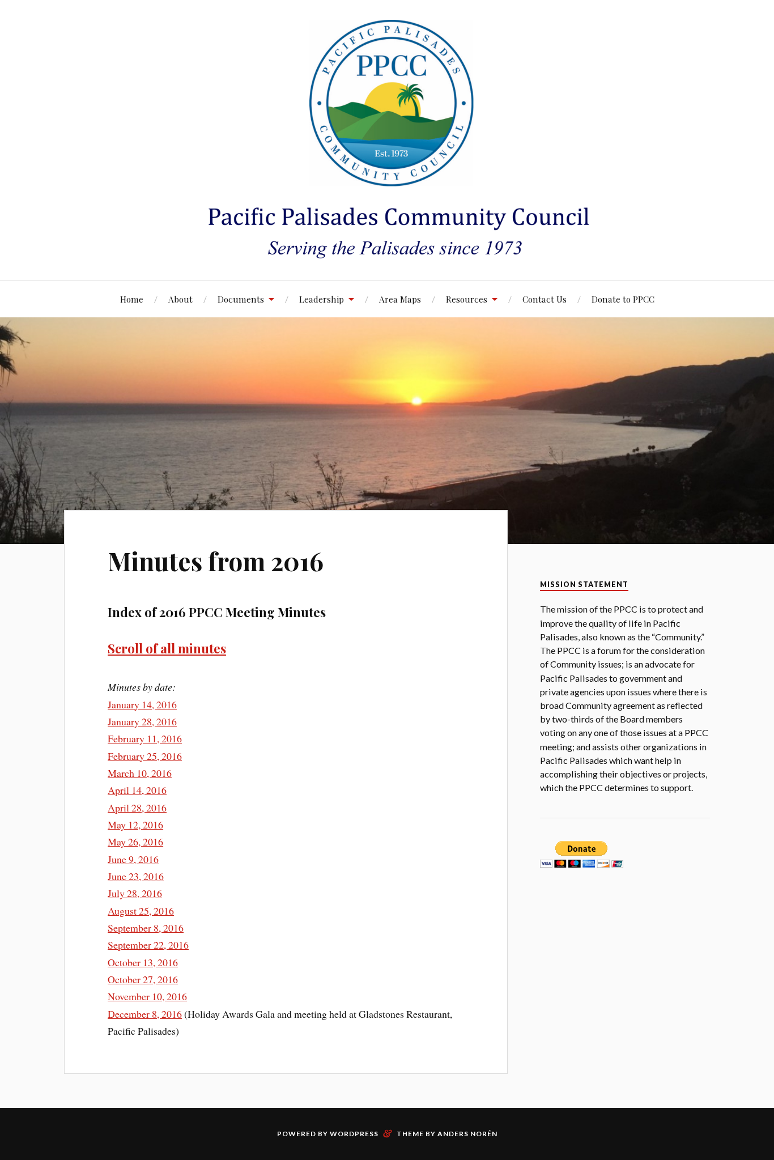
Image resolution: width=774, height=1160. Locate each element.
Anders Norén (467, 1133)
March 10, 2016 (140, 773)
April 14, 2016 (137, 790)
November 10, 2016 (147, 996)
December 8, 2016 (145, 1014)
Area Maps (400, 299)
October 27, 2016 (143, 979)
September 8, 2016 (146, 927)
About (180, 299)
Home (131, 299)
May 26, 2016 (135, 841)
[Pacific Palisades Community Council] (387, 139)
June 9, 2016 (133, 859)
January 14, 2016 (142, 704)
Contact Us (544, 299)
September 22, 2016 (148, 944)
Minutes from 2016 (216, 560)
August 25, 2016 (141, 910)
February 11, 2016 (145, 738)
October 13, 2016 (143, 962)
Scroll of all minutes (167, 648)
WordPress (354, 1133)
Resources (466, 299)
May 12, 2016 (135, 824)
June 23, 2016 (136, 876)
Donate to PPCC (623, 299)
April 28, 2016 (137, 807)
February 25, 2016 (145, 756)
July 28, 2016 (135, 893)
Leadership (321, 299)
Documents (241, 299)
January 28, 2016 (142, 721)
